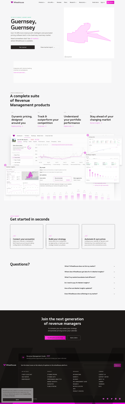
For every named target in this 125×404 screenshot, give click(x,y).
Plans (65, 2)
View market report (48, 47)
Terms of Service (10, 396)
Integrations (77, 374)
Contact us (102, 374)
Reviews (59, 2)
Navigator (50, 384)
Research (72, 2)
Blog (100, 386)
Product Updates (78, 391)
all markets (34, 38)
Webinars (101, 384)
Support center (103, 377)
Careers (101, 381)
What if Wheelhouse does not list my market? (80, 266)
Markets (75, 377)
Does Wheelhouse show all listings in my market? (81, 294)
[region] (89, 32)
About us (101, 379)
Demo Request (26, 379)
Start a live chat (27, 374)
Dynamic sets (51, 377)
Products (41, 2)
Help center (25, 377)
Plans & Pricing (51, 386)
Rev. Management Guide (80, 381)
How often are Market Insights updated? (78, 288)
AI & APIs (50, 2)
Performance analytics (54, 379)
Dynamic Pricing (52, 374)
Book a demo (73, 338)
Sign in (103, 2)
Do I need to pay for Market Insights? (77, 283)
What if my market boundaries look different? (80, 277)
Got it (17, 399)
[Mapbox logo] (68, 57)
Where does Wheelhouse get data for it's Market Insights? (84, 272)
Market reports (52, 381)
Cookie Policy (27, 394)
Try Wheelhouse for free (55, 338)
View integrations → (20, 72)
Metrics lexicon (78, 386)
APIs (74, 388)
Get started (110, 2)
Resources (82, 2)
